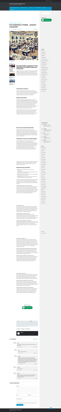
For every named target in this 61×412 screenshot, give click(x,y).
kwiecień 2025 (44, 172)
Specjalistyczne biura (44, 72)
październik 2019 (44, 196)
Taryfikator (43, 82)
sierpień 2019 (43, 199)
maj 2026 (43, 150)
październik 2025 (44, 162)
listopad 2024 (43, 181)
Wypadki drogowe (44, 89)
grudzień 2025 (44, 159)
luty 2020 (43, 189)
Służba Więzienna (44, 70)
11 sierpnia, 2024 (19, 29)
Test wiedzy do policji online (14, 7)
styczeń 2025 (43, 177)
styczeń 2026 (43, 157)
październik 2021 (44, 186)
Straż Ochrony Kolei (44, 79)
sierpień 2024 (43, 184)
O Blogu (43, 231)
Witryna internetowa (19, 398)
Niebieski (15, 29)
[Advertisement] (23, 17)
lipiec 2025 (43, 167)
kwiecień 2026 (44, 152)
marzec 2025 (43, 174)
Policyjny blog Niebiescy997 (17, 3)
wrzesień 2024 (44, 182)
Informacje (44, 7)
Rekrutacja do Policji (23, 7)
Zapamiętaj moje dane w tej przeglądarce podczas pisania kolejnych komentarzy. (27, 402)
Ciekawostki (12, 9)
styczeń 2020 (43, 191)
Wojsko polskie (44, 87)
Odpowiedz (35, 370)
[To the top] (51, 408)
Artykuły (43, 50)
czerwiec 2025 (44, 169)
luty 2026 (43, 155)
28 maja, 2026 (19, 378)
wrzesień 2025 (44, 164)
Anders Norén (14, 410)
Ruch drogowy (44, 65)
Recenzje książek (44, 62)
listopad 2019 (43, 194)
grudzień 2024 (44, 179)
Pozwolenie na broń (38, 7)
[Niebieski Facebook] (49, 1)
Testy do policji (30, 7)
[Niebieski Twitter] (46, 1)
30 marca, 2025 (20, 370)
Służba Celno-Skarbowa (45, 67)
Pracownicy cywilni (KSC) (45, 60)
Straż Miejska (43, 77)
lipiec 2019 (43, 201)
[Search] (51, 1)
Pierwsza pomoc (44, 57)
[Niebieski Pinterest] (47, 1)
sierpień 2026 (43, 147)
